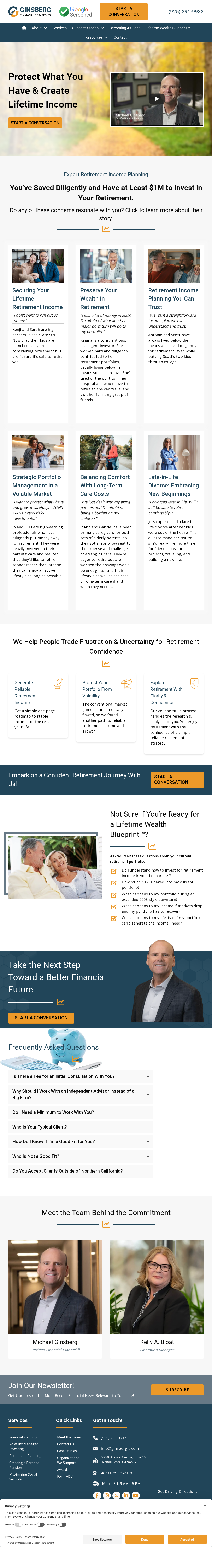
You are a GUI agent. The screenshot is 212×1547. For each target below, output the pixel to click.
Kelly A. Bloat (157, 1342)
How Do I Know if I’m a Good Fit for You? (53, 1141)
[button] (80, 1076)
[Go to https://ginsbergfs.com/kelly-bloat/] (157, 1287)
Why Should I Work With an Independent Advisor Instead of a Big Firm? (73, 1094)
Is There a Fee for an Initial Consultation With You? (63, 1076)
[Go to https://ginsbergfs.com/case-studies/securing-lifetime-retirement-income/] (38, 334)
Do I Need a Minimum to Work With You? (53, 1112)
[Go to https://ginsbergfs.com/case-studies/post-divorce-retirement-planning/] (174, 520)
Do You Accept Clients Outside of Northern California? (67, 1171)
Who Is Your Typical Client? (39, 1127)
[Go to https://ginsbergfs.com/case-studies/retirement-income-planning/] (174, 334)
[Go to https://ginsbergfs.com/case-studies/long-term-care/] (106, 520)
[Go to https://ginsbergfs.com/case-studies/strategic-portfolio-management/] (38, 520)
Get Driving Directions (177, 1491)
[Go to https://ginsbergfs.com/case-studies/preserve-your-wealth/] (106, 334)
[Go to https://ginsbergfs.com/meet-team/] (55, 1287)
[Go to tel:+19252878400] (180, 12)
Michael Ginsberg (55, 1342)
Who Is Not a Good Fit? (35, 1156)
